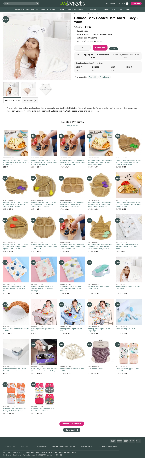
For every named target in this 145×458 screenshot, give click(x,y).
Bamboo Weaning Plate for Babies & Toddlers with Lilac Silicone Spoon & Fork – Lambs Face (44, 162)
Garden (61, 9)
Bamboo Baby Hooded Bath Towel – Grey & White (129, 288)
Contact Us (10, 447)
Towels (95, 14)
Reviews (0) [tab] (30, 100)
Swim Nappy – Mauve (95, 369)
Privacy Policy (87, 447)
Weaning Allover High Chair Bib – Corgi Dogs (99, 330)
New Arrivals (19, 9)
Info (127, 9)
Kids (113, 9)
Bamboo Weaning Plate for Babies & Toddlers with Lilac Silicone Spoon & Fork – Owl (44, 246)
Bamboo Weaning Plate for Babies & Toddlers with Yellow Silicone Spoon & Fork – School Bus (72, 204)
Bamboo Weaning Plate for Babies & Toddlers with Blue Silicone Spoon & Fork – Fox (16, 162)
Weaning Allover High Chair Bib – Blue (71, 330)
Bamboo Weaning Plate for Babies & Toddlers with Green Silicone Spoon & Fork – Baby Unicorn (100, 246)
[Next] (67, 46)
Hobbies (105, 9)
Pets (120, 9)
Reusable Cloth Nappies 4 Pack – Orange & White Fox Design (15, 410)
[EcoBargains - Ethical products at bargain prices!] (72, 3)
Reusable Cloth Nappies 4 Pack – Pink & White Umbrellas (43, 410)
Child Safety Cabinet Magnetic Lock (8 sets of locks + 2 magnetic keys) (44, 370)
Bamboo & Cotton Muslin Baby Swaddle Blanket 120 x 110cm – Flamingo (42, 289)
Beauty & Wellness (75, 9)
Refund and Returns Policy (63, 447)
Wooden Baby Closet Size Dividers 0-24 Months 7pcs (72, 370)
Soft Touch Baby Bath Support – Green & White (99, 288)
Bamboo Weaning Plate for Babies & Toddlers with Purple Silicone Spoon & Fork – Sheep (15, 204)
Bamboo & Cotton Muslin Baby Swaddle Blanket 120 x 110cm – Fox (14, 289)
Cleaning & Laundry (48, 9)
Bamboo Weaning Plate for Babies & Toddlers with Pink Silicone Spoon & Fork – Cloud (128, 204)
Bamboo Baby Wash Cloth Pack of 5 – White (16, 330)
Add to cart (100, 48)
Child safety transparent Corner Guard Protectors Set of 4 (14, 370)
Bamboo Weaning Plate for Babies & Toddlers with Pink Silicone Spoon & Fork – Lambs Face (72, 162)
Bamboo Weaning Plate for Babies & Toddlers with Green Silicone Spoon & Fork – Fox (100, 162)
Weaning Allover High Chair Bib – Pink (43, 330)
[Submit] (37, 3)
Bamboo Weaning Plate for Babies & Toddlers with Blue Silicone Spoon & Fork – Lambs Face (72, 246)
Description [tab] (12, 100)
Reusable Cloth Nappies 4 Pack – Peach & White (128, 370)
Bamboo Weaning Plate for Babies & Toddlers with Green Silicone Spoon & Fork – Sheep (128, 162)
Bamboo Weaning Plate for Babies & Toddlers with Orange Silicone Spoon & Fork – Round (15, 246)
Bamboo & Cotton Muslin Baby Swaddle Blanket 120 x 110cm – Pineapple (71, 289)
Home (76, 14)
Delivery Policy (40, 447)
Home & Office (31, 9)
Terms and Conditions (108, 447)
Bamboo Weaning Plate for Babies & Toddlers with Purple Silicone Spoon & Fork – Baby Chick (100, 204)
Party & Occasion (92, 9)
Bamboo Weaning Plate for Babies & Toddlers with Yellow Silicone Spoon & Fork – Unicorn (43, 204)
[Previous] (8, 46)
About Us (24, 447)
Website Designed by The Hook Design (62, 452)
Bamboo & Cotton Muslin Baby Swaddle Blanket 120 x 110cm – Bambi (127, 246)
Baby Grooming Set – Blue (125, 329)
